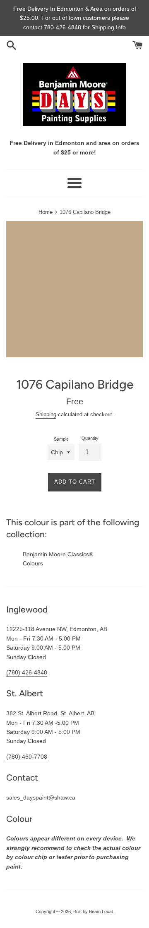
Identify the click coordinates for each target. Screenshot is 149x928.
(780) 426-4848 (26, 672)
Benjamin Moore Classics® (58, 554)
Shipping (46, 414)
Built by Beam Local (93, 911)
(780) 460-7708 (26, 756)
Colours (33, 563)
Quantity (90, 438)
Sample (61, 439)
